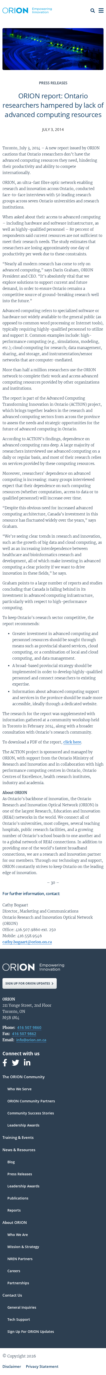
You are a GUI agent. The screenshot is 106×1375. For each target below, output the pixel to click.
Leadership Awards (23, 1125)
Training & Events (18, 1138)
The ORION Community (23, 1077)
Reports (14, 1210)
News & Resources (18, 1150)
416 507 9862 (24, 1033)
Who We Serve (19, 1089)
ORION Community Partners (31, 1101)
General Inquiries (21, 1308)
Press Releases (19, 1174)
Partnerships (18, 1283)
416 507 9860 (29, 1027)
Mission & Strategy (23, 1247)
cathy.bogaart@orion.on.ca (27, 942)
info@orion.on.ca (31, 1039)
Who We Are (17, 1235)
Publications (17, 1198)
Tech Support (18, 1320)
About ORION (14, 1223)
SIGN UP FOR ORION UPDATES (27, 983)
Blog (11, 1162)
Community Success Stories (30, 1113)
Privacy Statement (42, 1366)
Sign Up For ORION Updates (30, 1331)
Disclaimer (11, 1366)
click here (72, 742)
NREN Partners (20, 1259)
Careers (13, 1271)
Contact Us (12, 1295)
